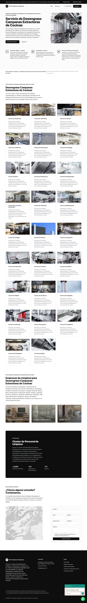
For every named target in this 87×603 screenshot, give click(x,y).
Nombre (55, 509)
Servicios (57, 6)
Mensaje (55, 526)
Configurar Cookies (68, 571)
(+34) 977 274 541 (42, 565)
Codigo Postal (56, 520)
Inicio (51, 6)
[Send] (83, 593)
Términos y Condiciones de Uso (61, 535)
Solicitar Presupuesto (12, 41)
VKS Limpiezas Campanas (16, 6)
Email (54, 515)
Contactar (76, 6)
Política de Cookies (68, 564)
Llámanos (24, 41)
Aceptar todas (66, 1)
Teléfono (69, 515)
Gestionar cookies (77, 1)
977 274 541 (68, 6)
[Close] (83, 586)
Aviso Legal (66, 562)
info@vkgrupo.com (42, 568)
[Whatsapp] (83, 599)
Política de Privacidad (68, 534)
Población (69, 520)
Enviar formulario (66, 538)
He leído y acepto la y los (65, 535)
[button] (24, 523)
